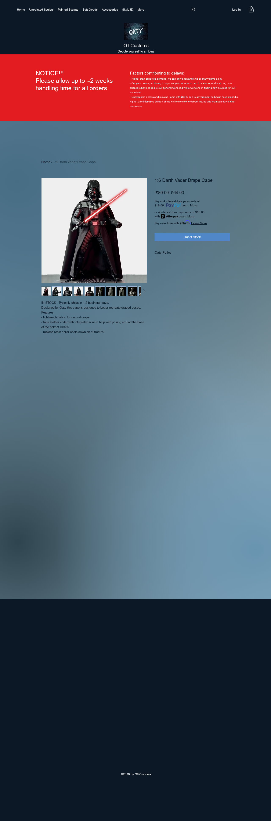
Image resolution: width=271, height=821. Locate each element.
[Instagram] (193, 9)
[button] (251, 9)
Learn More (189, 205)
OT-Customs (136, 45)
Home (45, 162)
